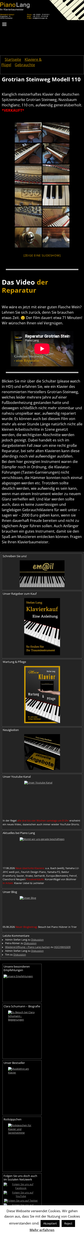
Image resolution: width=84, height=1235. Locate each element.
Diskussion (37, 939)
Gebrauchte (25, 64)
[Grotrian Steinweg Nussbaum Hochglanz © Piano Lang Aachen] (28, 132)
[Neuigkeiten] (42, 752)
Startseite (13, 59)
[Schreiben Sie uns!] (42, 573)
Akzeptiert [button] (50, 1223)
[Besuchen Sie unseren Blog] (42, 909)
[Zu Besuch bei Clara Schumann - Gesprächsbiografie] (22, 1032)
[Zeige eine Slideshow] (42, 255)
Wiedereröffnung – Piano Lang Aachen (27, 947)
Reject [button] (68, 1223)
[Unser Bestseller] (22, 1089)
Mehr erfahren (42, 1230)
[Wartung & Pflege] (42, 694)
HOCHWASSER (62, 947)
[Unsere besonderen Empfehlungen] (22, 987)
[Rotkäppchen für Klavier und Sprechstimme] (22, 1146)
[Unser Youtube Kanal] (42, 799)
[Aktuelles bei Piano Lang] (42, 850)
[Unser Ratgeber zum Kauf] (42, 626)
